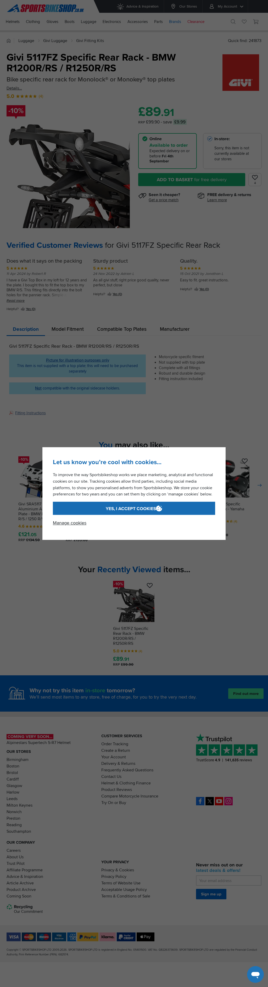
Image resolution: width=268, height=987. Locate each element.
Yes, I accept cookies (131, 508)
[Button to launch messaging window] (255, 974)
